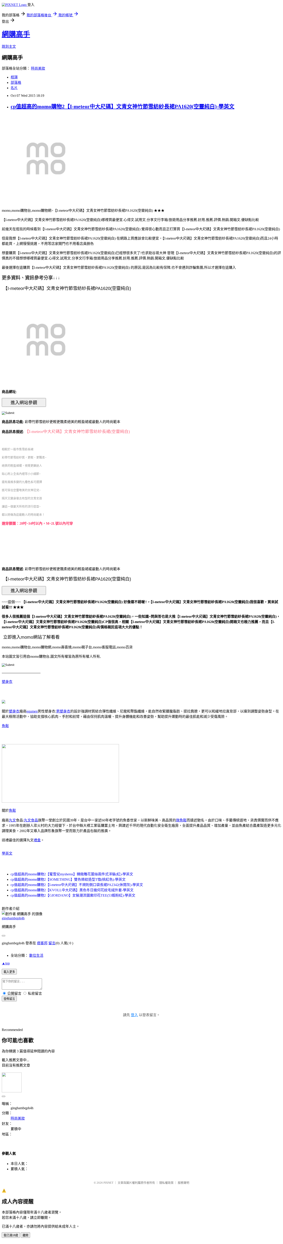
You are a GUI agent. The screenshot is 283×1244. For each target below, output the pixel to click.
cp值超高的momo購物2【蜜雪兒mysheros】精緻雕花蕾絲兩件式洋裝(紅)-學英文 (72, 874)
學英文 (7, 853)
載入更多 (9, 971)
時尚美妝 (38, 68)
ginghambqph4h (13, 918)
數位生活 (36, 955)
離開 (25, 1235)
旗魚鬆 (181, 820)
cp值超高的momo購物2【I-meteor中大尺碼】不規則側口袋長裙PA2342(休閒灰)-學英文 (77, 885)
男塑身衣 (63, 711)
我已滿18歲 (11, 1235)
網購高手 (16, 34)
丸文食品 (31, 820)
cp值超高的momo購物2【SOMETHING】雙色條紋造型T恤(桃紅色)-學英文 (68, 879)
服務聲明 (183, 1182)
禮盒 (37, 840)
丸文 (12, 820)
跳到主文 (9, 46)
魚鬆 (5, 726)
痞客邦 (42, 943)
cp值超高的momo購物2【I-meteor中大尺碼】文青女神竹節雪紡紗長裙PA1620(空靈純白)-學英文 (122, 106)
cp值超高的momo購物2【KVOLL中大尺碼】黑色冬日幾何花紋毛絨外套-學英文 (72, 890)
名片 (14, 88)
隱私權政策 (166, 1182)
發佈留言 (9, 998)
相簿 (14, 77)
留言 (51, 943)
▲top (6, 963)
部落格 (16, 82)
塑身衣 (7, 682)
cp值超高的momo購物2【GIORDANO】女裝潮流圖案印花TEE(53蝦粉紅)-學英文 (73, 895)
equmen (32, 711)
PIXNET (108, 1182)
